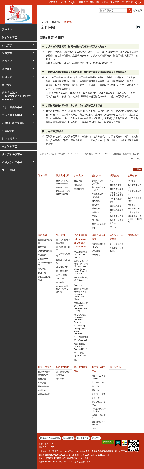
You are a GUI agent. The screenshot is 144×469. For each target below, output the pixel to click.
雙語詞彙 (94, 2)
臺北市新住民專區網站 (116, 249)
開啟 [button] (139, 169)
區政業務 (56, 22)
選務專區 (7, 29)
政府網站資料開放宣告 (99, 423)
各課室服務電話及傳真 (116, 221)
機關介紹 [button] (7, 61)
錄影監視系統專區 (99, 416)
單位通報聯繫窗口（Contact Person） (81, 254)
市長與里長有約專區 (45, 278)
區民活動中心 (62, 267)
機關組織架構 (116, 206)
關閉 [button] (136, 2)
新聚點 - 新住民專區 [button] (13, 123)
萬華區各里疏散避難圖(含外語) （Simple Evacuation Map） (81, 294)
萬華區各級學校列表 (134, 199)
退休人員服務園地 (98, 237)
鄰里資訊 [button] (7, 84)
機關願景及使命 (116, 189)
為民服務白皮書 (45, 251)
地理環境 (96, 212)
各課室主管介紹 (116, 216)
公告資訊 (78, 175)
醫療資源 (96, 208)
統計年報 (60, 378)
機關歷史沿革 (116, 185)
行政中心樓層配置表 (116, 200)
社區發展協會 (62, 271)
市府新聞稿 (79, 189)
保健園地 (96, 251)
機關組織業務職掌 (116, 211)
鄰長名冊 (60, 278)
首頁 (46, 22)
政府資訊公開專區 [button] (12, 162)
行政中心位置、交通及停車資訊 (116, 193)
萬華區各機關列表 (134, 192)
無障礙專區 (8, 130)
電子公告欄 (8, 170)
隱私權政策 (68, 438)
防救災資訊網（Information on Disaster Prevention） (80, 241)
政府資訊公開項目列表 (99, 377)
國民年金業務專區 (45, 264)
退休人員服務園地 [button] (12, 115)
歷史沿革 (96, 204)
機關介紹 (114, 175)
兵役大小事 (43, 259)
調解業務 (132, 204)
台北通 (104, 2)
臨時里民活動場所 (63, 261)
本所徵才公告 (62, 187)
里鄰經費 (60, 282)
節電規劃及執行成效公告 (99, 410)
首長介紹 (114, 181)
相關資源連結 (44, 394)
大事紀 (113, 227)
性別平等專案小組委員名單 (45, 373)
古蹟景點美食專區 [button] (12, 107)
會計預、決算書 (99, 394)
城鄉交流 (42, 273)
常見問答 (114, 2)
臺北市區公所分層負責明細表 (63, 182)
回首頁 (63, 2)
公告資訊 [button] (7, 45)
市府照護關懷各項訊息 (99, 245)
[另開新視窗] (108, 442)
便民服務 (132, 175)
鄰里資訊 (60, 235)
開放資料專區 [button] (9, 37)
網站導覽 (53, 2)
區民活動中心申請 (134, 186)
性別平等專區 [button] (9, 138)
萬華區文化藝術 (99, 224)
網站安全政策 (82, 438)
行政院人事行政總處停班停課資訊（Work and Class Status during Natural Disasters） (81, 267)
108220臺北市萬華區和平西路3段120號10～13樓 (66, 458)
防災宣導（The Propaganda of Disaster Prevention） (80, 329)
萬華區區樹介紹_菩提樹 (99, 195)
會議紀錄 (42, 390)
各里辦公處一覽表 (63, 248)
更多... (94, 228)
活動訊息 (78, 185)
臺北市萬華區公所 (18, 14)
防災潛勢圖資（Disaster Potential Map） (81, 346)
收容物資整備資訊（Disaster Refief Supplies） (81, 281)
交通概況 (96, 200)
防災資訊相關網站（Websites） (81, 338)
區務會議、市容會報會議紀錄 (63, 192)
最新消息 (78, 181)
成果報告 (42, 382)
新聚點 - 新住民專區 (116, 237)
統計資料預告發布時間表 (63, 373)
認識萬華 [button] (7, 53)
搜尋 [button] (129, 10)
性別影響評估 (44, 386)
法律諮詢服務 (134, 208)
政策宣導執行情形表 (99, 403)
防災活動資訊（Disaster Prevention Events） (80, 318)
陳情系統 (83, 2)
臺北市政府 (127, 2)
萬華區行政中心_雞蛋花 (99, 182)
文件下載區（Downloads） (81, 354)
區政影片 (96, 220)
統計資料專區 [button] (9, 146)
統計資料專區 (62, 367)
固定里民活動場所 (63, 254)
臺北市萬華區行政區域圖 (63, 241)
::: (3, 1)
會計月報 (96, 398)
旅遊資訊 (96, 255)
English (73, 2)
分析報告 (42, 378)
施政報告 (96, 386)
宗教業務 (42, 269)
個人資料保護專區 (12, 154)
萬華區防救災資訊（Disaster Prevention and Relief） (81, 307)
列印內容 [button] (138, 27)
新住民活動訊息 (116, 244)
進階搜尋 (137, 10)
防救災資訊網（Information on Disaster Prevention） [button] (16, 96)
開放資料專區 (62, 175)
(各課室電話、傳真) (82, 462)
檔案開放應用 (134, 212)
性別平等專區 (45, 367)
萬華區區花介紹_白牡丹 (99, 188)
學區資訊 (42, 255)
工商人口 (96, 216)
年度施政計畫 (98, 382)
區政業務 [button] (7, 77)
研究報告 (96, 390)
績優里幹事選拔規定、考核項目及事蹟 (63, 289)
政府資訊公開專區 (98, 369)
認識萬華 (96, 175)
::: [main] (41, 21)
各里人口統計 (62, 274)
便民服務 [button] (7, 69)
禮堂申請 (132, 181)
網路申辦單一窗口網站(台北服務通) (135, 219)
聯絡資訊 (96, 438)
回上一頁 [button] (135, 158)
